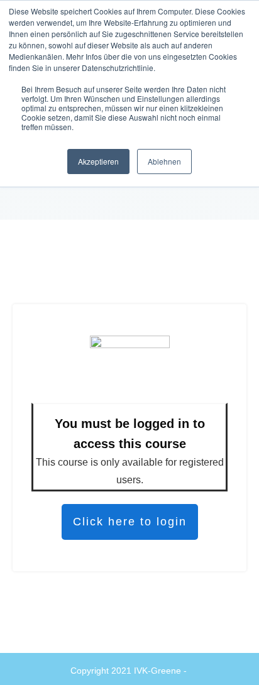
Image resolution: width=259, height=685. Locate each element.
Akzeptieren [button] (98, 161)
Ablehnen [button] (164, 161)
